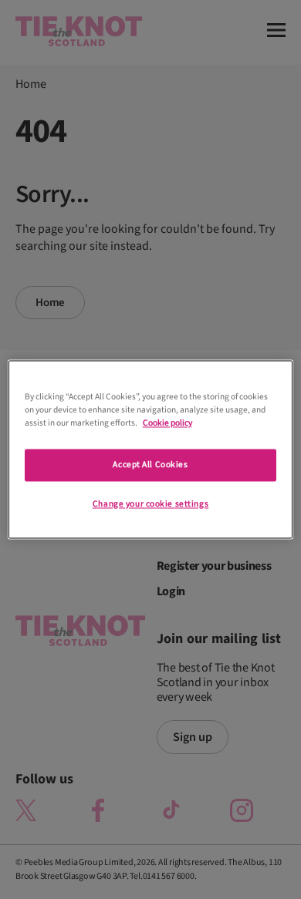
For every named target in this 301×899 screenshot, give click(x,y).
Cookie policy (167, 423)
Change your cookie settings (150, 504)
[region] (151, 449)
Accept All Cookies (150, 465)
